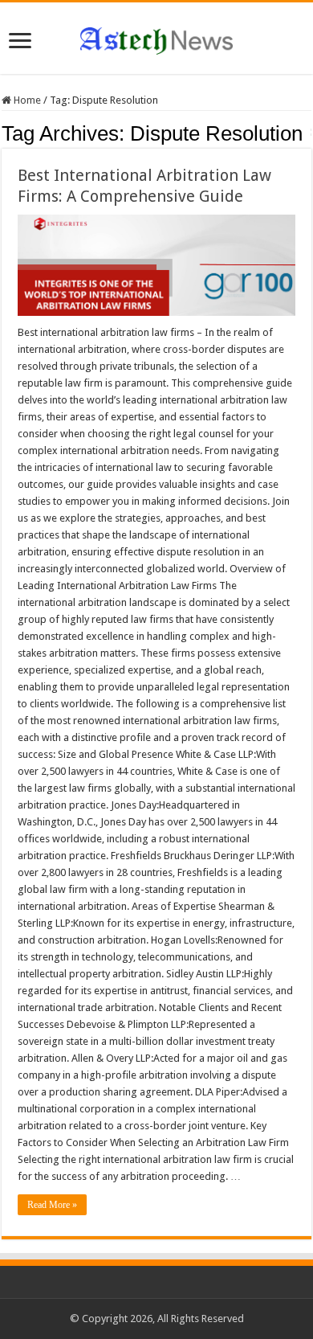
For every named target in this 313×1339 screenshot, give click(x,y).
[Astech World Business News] (156, 37)
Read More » (52, 1204)
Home (26, 100)
